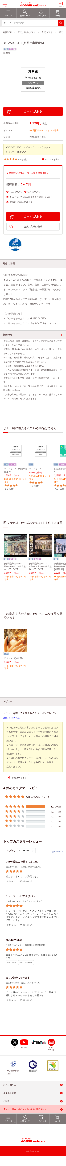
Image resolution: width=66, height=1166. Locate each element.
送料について (34, 192)
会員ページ (25, 1121)
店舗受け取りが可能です (21, 202)
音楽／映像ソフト (27, 32)
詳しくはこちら (11, 718)
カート (58, 1121)
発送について (16, 192)
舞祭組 (7, 53)
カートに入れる (33, 111)
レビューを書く (52, 159)
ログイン (61, 6)
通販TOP (7, 32)
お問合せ (7, 1101)
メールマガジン (51, 1049)
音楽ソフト (47, 32)
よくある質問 (9, 1093)
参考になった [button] (11, 881)
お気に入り (41, 1121)
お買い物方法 (9, 1085)
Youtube (24, 1048)
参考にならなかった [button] (26, 881)
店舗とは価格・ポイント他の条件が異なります (25, 1109)
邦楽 (61, 32)
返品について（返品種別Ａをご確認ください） (31, 197)
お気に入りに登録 (33, 226)
